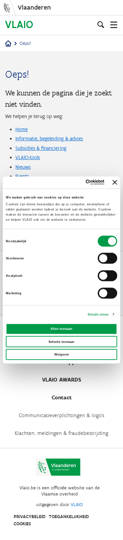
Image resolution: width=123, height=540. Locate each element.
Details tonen (98, 314)
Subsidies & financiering (41, 148)
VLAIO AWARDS (61, 379)
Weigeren (61, 354)
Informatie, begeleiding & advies (49, 139)
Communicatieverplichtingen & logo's (61, 415)
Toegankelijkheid (69, 516)
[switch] (107, 258)
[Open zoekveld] (101, 25)
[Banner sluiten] (114, 182)
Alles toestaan (61, 329)
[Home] (8, 44)
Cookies (22, 524)
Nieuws (23, 167)
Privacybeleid (29, 516)
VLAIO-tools (27, 157)
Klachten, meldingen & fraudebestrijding (61, 433)
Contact (62, 397)
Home (21, 129)
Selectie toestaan (61, 341)
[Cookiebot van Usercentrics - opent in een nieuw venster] (77, 182)
